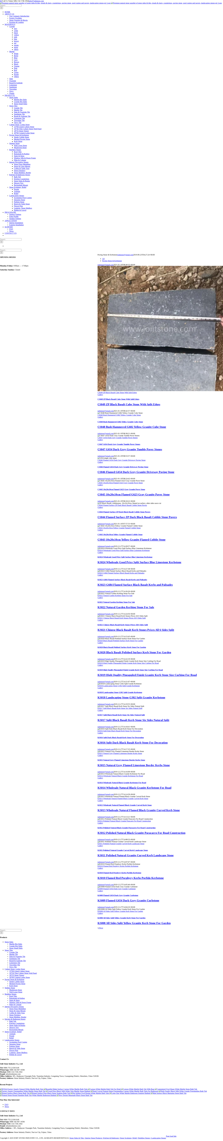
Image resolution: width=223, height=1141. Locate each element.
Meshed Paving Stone (17, 984)
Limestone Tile (14, 963)
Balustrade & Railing (17, 998)
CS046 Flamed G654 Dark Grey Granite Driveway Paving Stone (122, 460)
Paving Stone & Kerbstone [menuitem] (112, 261)
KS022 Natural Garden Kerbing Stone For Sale (115, 596)
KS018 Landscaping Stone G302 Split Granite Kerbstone (119, 686)
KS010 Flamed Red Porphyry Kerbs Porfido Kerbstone (118, 866)
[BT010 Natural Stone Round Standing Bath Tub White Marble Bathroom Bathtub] (28, 1095)
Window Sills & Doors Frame (20, 1002)
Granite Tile (13, 952)
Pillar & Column (15, 1005)
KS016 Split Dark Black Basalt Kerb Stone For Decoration (119, 731)
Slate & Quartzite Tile (17, 957)
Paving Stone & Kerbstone (14, 979)
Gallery (100, 395)
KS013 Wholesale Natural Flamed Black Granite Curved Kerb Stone (123, 799)
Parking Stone (14, 1046)
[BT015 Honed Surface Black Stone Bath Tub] (15, 1093)
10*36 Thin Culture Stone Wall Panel (23, 973)
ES (1, 1)
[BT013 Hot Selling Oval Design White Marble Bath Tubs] (90, 1093)
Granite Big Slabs (15, 946)
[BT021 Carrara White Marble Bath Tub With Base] (138, 1089)
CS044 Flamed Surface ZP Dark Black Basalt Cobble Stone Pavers (122, 505)
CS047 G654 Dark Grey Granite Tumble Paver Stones (118, 438)
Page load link (171, 1136)
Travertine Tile (14, 965)
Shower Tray (14, 1027)
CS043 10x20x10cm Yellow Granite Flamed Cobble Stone (119, 528)
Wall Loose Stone (15, 992)
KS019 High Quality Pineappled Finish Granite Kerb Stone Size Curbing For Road (128, 663)
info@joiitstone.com (36, 1)
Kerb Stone (13, 986)
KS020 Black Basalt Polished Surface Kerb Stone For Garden (120, 641)
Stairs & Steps (14, 1000)
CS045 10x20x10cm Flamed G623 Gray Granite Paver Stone (120, 483)
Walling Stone (10, 988)
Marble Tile (13, 954)
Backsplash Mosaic (16, 1030)
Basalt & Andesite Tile (17, 961)
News (7, 1107)
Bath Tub (12, 1021)
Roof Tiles (13, 996)
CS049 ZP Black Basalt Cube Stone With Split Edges (117, 393)
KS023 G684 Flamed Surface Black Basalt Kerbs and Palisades (121, 573)
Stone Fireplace (15, 1015)
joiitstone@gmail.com (125, 255)
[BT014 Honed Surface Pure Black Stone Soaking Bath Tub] (50, 1093)
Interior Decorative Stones (14, 1007)
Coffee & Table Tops (17, 1013)
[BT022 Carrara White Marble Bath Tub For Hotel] (104, 1089)
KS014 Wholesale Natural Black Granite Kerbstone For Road (120, 776)
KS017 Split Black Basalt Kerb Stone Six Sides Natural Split (120, 708)
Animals (12, 1034)
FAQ (6, 1105)
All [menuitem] (103, 259)
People (11, 1036)
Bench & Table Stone (17, 1048)
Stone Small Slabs (16, 948)
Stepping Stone (14, 1044)
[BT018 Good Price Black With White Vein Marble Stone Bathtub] (68, 1091)
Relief (11, 1038)
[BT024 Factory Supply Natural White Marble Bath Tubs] (22, 1089)
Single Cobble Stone (16, 982)
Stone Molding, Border (17, 1017)
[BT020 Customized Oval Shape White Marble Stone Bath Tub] (176, 1089)
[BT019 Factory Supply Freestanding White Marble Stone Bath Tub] (23, 1091)
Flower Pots (13, 1050)
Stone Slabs (9, 942)
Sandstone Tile (14, 959)
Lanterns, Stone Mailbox (18, 1053)
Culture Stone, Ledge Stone (15, 969)
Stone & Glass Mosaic (17, 1011)
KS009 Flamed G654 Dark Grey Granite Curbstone (117, 889)
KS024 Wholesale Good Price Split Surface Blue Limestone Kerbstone (124, 550)
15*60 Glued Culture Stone (19, 971)
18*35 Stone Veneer (16, 975)
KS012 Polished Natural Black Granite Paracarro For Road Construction (124, 821)
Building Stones (10, 994)
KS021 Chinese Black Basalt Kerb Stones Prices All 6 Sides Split (122, 618)
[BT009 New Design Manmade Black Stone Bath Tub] (74, 1095)
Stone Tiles (9, 950)
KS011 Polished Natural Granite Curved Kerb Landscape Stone (121, 844)
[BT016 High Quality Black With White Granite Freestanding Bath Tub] (183, 1091)
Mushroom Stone (15, 990)
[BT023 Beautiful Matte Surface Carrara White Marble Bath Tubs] (66, 1089)
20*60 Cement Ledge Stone (19, 977)
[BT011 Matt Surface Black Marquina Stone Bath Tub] (168, 1093)
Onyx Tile (13, 967)
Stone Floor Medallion (17, 1009)
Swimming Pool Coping (18, 1042)
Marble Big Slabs (15, 944)
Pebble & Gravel (15, 1055)
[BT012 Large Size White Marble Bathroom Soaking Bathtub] (130, 1093)
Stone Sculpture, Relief (13, 1032)
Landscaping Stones (12, 1040)
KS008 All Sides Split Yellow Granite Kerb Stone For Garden (120, 911)
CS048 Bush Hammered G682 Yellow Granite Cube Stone (119, 415)
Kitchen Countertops (17, 1023)
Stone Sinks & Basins (17, 1025)
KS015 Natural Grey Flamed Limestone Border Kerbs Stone (120, 753)
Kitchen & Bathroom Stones (15, 1019)
